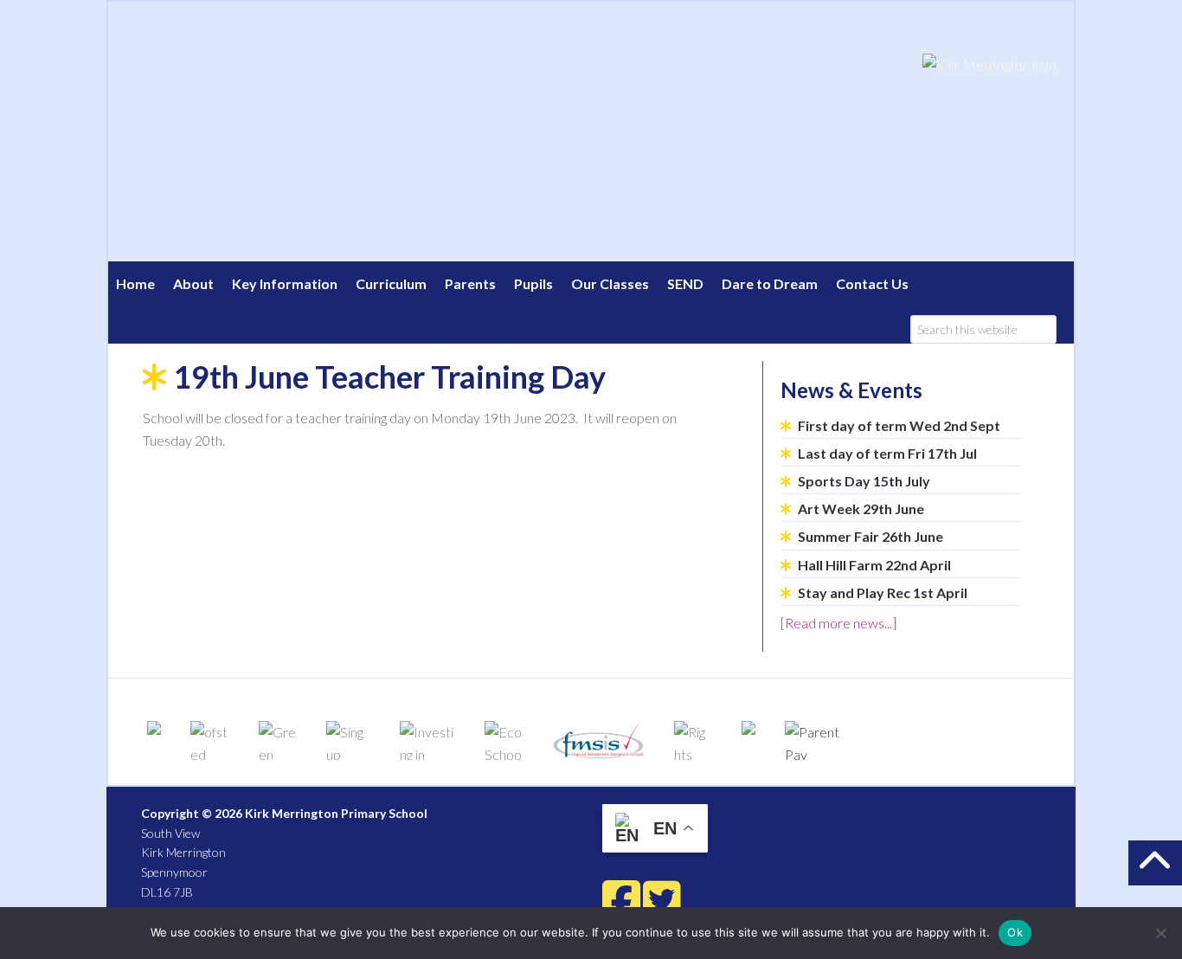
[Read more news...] (838, 623)
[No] (1160, 933)
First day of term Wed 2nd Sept (899, 425)
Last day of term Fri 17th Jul (887, 453)
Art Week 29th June (861, 508)
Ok (1015, 932)
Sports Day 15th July (864, 481)
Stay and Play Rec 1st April (882, 592)
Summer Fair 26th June (870, 536)
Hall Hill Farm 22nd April (874, 565)
